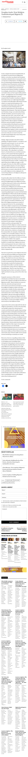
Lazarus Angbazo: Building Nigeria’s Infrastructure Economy (23, 548)
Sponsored (3, 542)
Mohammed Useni (7, 16)
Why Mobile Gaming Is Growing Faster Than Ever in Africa (12, 455)
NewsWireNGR (4, 558)
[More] (25, 21)
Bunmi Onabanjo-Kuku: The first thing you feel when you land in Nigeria (20, 733)
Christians (9, 480)
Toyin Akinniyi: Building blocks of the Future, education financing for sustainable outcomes (12, 462)
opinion (4, 482)
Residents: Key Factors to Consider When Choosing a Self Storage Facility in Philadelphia (20, 643)
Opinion (7, 8)
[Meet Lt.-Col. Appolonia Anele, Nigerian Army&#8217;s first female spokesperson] (6, 397)
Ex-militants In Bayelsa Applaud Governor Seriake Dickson (7, 529)
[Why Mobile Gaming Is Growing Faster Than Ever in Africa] (4, 539)
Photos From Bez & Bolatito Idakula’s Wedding (22, 529)
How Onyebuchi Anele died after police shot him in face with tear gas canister (18, 404)
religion (11, 482)
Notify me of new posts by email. (10, 506)
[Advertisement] (14, 34)
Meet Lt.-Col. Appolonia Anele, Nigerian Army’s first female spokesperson (6, 404)
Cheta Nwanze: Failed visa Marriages (6, 708)
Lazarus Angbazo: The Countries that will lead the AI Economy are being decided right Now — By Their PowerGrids (21, 680)
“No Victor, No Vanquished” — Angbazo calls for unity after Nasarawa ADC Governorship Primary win (6, 680)
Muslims (16, 480)
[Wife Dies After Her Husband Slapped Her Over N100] (7, 413)
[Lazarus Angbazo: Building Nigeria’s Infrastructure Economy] (24, 539)
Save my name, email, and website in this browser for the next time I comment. (14, 501)
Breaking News (16, 543)
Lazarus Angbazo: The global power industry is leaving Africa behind (7, 733)
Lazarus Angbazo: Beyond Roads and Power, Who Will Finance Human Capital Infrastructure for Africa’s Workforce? (6, 645)
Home (2, 8)
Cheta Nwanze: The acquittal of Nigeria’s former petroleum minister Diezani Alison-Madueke (13, 469)
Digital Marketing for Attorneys (20, 708)
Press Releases (10, 543)
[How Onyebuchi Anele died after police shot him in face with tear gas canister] (18, 397)
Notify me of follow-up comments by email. (12, 505)
